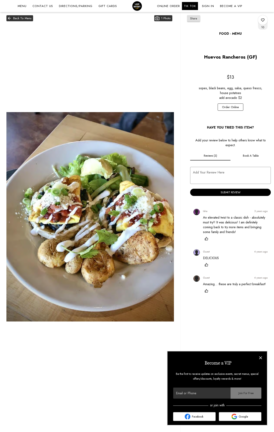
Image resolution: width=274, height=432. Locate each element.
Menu (22, 6)
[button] (19, 18)
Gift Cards (107, 6)
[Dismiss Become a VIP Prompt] (260, 358)
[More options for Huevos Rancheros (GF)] (263, 20)
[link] (230, 107)
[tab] (210, 155)
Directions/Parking (75, 6)
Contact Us (42, 6)
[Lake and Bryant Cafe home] (137, 6)
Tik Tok (190, 6)
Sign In (208, 6)
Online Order (168, 6)
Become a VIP (231, 6)
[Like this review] (207, 238)
